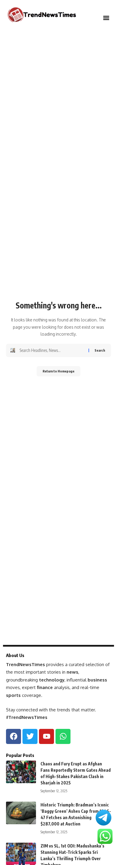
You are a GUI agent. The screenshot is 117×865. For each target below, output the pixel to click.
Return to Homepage (58, 371)
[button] (106, 18)
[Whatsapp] (63, 736)
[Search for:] (51, 350)
